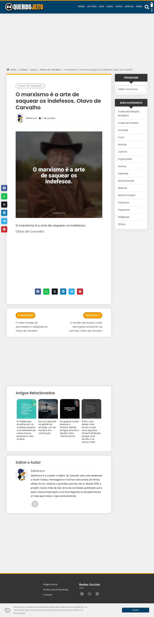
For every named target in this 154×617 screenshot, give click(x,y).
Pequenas (123, 209)
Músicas (122, 188)
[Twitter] (55, 292)
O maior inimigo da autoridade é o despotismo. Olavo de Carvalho (32, 327)
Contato (47, 594)
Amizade (123, 130)
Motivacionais (126, 180)
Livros (33, 69)
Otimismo (123, 202)
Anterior (26, 315)
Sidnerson (31, 118)
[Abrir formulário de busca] (147, 7)
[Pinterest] (80, 292)
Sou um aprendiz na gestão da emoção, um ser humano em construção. (47, 427)
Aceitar (135, 610)
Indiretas (123, 173)
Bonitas (122, 144)
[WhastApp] (46, 292)
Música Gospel (126, 195)
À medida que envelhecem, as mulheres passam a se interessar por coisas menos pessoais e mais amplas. (26, 430)
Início (14, 69)
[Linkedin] (63, 292)
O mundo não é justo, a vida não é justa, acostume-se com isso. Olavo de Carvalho (85, 327)
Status (121, 224)
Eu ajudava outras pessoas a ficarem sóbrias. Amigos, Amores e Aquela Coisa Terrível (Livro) (69, 429)
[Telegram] (72, 292)
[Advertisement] (77, 44)
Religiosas (123, 217)
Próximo (91, 315)
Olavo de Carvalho (50, 69)
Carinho (122, 151)
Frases (23, 69)
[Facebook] (38, 292)
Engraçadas (125, 159)
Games (122, 166)
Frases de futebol (128, 123)
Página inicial (50, 584)
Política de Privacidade (55, 589)
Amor (121, 137)
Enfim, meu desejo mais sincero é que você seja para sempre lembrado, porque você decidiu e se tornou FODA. (91, 432)
